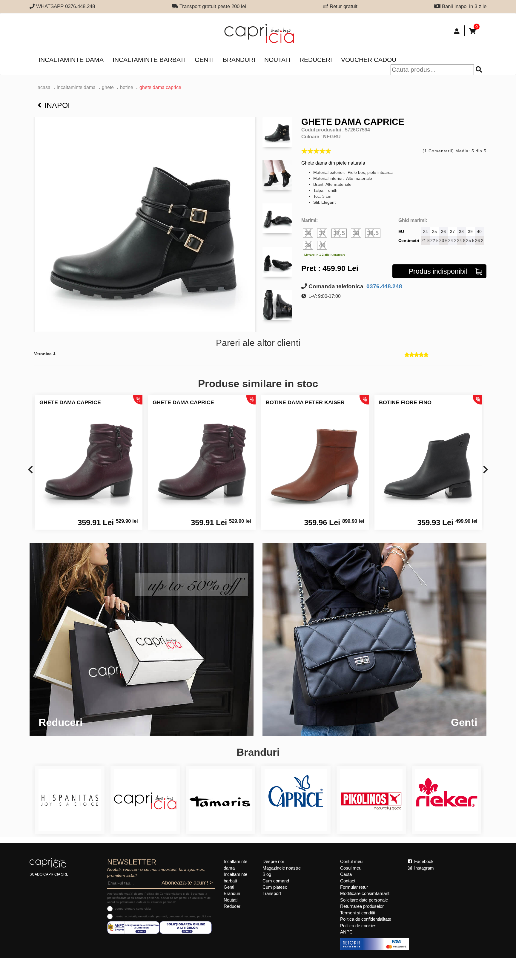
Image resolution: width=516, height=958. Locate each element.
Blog (266, 874)
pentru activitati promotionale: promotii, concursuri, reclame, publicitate (163, 916)
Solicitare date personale (364, 899)
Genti (204, 59)
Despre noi (273, 861)
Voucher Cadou (368, 59)
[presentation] (30, 470)
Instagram (423, 867)
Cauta (346, 874)
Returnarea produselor (362, 906)
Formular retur (354, 887)
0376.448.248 (383, 286)
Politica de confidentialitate (365, 919)
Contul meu (351, 861)
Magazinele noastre (281, 867)
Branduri (239, 59)
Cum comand (275, 880)
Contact (347, 880)
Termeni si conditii (357, 912)
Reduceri (316, 59)
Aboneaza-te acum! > (187, 883)
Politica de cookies (358, 925)
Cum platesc (274, 887)
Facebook (423, 861)
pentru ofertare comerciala (133, 908)
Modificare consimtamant (364, 893)
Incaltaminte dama (71, 59)
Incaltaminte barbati (149, 59)
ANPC (346, 931)
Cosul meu (350, 867)
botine (126, 87)
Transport (271, 893)
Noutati (277, 59)
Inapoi (57, 105)
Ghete (108, 87)
